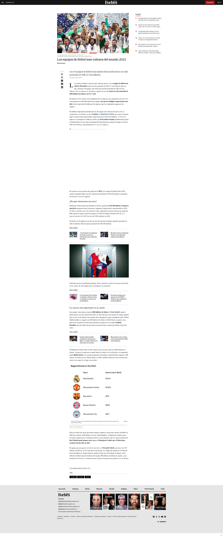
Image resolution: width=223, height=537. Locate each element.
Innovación (62, 489)
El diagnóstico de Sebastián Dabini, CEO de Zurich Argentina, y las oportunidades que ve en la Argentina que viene (150, 19)
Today (162, 489)
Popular (138, 14)
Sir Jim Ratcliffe (112, 352)
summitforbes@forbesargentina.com (71, 506)
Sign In (219, 2)
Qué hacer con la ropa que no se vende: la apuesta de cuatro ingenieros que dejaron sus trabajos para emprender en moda (149, 45)
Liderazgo (75, 489)
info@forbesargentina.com (68, 504)
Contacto (73, 516)
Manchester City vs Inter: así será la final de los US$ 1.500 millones (119, 339)
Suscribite (210, 2)
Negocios (99, 489)
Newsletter (66, 516)
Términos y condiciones (100, 516)
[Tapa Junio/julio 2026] (96, 501)
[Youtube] (162, 517)
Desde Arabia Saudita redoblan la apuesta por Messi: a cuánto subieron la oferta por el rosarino (89, 340)
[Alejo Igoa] (121, 501)
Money (87, 489)
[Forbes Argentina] (111, 2)
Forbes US (86, 468)
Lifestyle (111, 489)
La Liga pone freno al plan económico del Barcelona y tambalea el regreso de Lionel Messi (88, 298)
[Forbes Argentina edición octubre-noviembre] (147, 501)
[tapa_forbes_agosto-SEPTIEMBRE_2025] (159, 501)
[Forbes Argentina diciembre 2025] (134, 501)
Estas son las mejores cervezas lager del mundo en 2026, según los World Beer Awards (149, 26)
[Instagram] (159, 517)
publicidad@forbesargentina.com (71, 501)
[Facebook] (62, 80)
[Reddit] (62, 84)
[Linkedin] (62, 87)
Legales (109, 516)
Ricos (87, 477)
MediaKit (60, 516)
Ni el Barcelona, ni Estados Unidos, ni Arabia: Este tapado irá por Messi (119, 235)
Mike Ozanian (61, 63)
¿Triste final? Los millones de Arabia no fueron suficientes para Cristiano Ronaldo (88, 236)
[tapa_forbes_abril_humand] (108, 501)
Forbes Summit (149, 489)
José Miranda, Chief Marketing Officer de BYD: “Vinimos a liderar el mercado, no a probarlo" (149, 52)
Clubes (73, 477)
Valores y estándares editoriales (85, 516)
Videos (136, 489)
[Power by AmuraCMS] (161, 521)
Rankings (124, 489)
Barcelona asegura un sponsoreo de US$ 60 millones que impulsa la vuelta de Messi (118, 298)
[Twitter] (62, 77)
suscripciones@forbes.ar (71, 509)
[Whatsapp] (62, 74)
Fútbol (80, 477)
